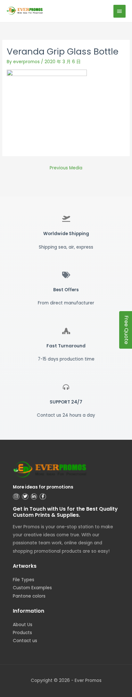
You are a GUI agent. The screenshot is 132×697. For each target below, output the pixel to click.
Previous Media (66, 168)
